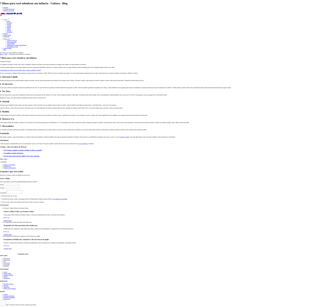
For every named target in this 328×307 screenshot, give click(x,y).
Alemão (9, 26)
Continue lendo (7, 220)
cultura (5, 159)
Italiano (9, 27)
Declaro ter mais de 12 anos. (9, 196)
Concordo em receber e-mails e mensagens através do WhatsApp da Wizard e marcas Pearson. (35, 199)
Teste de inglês (7, 48)
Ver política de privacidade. (60, 199)
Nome (1, 184)
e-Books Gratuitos (8, 275)
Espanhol (9, 23)
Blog (4, 50)
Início (1, 54)
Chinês (9, 29)
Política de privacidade (9, 288)
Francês (9, 24)
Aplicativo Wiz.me (12, 40)
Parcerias (5, 7)
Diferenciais (6, 278)
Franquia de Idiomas (8, 9)
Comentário (3, 193)
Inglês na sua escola (8, 10)
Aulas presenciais (11, 42)
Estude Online (7, 35)
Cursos (5, 272)
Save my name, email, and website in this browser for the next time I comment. (23, 202)
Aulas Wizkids (11, 43)
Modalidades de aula (12, 46)
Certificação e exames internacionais (16, 45)
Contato (5, 294)
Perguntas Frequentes (9, 297)
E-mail (2, 188)
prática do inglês (124, 137)
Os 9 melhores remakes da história (13, 153)
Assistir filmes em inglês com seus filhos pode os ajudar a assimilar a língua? (20, 70)
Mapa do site (6, 299)
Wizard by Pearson (8, 284)
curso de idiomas (83, 143)
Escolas (5, 33)
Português (9, 32)
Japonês (9, 30)
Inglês (8, 21)
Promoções (6, 36)
